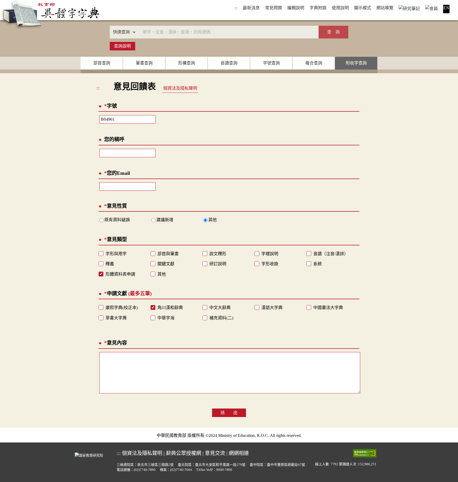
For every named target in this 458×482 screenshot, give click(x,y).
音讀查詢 (229, 63)
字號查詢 (271, 63)
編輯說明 (295, 8)
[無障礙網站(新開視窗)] (364, 453)
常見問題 (273, 8)
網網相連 (239, 453)
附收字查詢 (356, 63)
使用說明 (340, 8)
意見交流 (215, 453)
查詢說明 (122, 46)
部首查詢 (101, 63)
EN (446, 8)
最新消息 (251, 8)
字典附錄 (318, 8)
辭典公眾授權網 (183, 453)
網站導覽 (384, 8)
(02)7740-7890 (145, 470)
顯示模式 (362, 8)
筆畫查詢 (144, 63)
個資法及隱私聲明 (180, 88)
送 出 (229, 412)
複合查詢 (313, 63)
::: (235, 8)
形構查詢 (186, 63)
